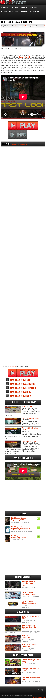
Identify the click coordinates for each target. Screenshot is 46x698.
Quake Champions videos (20, 392)
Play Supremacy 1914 (29, 441)
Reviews (33, 7)
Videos (25, 11)
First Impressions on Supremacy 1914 (19, 519)
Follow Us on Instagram (19, 145)
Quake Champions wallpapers (22, 384)
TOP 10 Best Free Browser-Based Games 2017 (30, 627)
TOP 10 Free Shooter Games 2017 (30, 637)
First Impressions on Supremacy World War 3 (20, 528)
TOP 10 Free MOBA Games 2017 (29, 646)
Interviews (13, 11)
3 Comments (25, 522)
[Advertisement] (23, 250)
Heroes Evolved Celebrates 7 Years (29, 593)
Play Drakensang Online (30, 418)
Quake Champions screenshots (23, 388)
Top (42, 690)
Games (16, 7)
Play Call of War (27, 406)
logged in (13, 366)
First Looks (26, 26)
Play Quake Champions (23, 373)
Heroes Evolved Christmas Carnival (29, 602)
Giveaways (34, 11)
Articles (4, 11)
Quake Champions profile (21, 380)
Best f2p (24, 7)
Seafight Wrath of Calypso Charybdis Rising (29, 583)
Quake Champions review (20, 396)
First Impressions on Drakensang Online (19, 537)
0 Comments (28, 531)
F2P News (5, 7)
